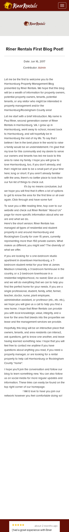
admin (42, 67)
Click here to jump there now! (46, 219)
